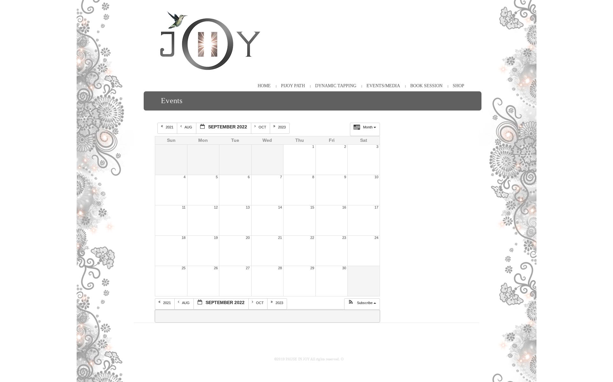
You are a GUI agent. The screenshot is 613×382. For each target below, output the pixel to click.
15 (312, 207)
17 (376, 207)
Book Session (426, 85)
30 (344, 268)
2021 (170, 127)
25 (183, 268)
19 (216, 238)
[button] (361, 304)
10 (376, 177)
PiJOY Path (293, 85)
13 (248, 207)
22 (312, 238)
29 (312, 268)
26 (216, 268)
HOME (264, 85)
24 (376, 238)
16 (344, 207)
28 (280, 268)
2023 (282, 127)
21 (280, 238)
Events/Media (383, 85)
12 (216, 207)
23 (344, 238)
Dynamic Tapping (335, 85)
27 (248, 268)
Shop (458, 85)
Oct (263, 127)
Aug (189, 127)
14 (280, 207)
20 (248, 238)
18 (183, 238)
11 (183, 207)
